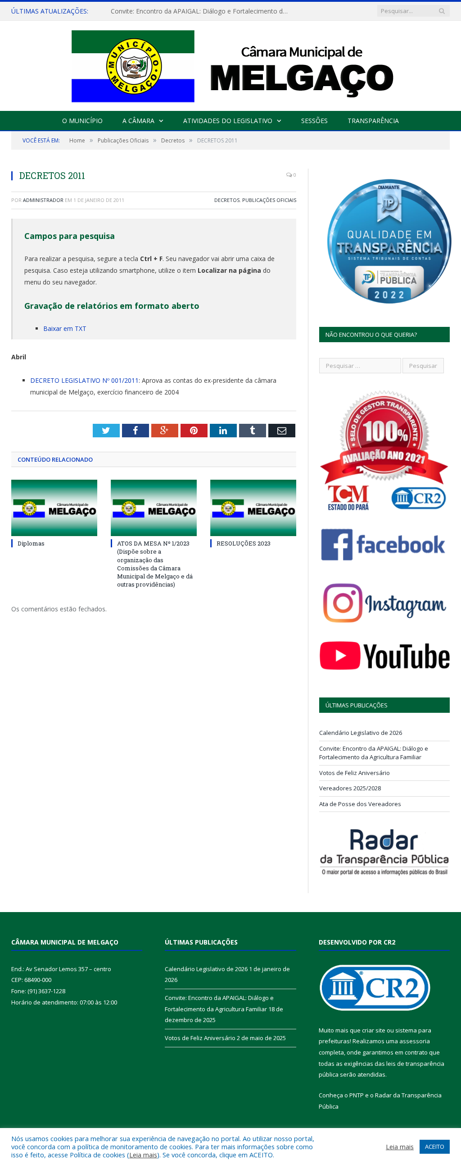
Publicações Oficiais (269, 200)
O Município (82, 120)
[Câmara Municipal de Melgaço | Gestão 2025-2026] (231, 63)
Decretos (227, 200)
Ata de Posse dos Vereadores (360, 804)
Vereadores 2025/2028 (350, 788)
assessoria (414, 1041)
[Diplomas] (54, 508)
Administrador (43, 200)
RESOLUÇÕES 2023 (244, 543)
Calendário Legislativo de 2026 (360, 733)
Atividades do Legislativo (227, 120)
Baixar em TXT (64, 328)
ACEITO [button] (434, 1146)
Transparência (373, 120)
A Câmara (138, 120)
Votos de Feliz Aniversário (354, 773)
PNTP (356, 1095)
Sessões (314, 120)
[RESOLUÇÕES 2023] (253, 508)
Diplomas (31, 543)
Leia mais (143, 1154)
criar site (373, 1030)
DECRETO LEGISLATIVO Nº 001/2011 (84, 380)
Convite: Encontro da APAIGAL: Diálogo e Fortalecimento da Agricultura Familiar (203, 11)
